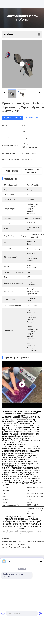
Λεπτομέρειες (12, 171)
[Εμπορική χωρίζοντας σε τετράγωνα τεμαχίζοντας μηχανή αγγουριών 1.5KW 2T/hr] (22, 64)
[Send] (41, 613)
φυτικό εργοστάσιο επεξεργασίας (16, 547)
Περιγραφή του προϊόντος (32, 170)
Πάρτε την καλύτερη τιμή (13, 118)
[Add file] (3, 613)
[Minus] (40, 561)
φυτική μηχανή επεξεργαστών (15, 544)
